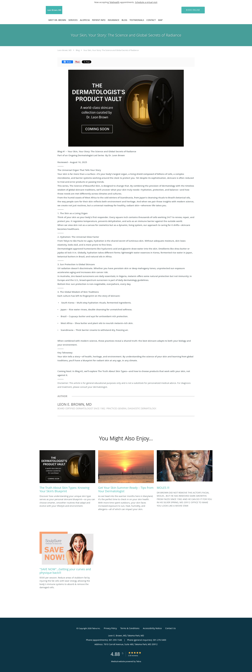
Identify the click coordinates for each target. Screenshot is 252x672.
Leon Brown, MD (64, 50)
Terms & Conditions (129, 628)
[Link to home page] (49, 10)
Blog (78, 50)
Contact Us (170, 628)
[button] (193, 10)
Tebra (138, 661)
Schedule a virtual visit (146, 2)
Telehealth (114, 2)
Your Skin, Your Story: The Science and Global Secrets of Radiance (111, 50)
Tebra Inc (96, 628)
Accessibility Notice (152, 628)
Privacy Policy (110, 628)
